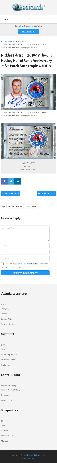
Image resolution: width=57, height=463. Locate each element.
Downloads (5, 395)
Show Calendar (7, 435)
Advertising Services (9, 354)
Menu (6, 19)
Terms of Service (8, 324)
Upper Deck (31, 206)
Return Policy (6, 400)
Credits (4, 313)
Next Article (45, 193)
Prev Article (11, 193)
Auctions (4, 430)
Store (3, 425)
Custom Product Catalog (10, 389)
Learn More (28, 31)
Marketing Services (8, 359)
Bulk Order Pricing (8, 385)
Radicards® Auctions (36, 455)
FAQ (3, 345)
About (3, 304)
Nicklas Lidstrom (15, 206)
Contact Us (5, 365)
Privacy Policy (7, 319)
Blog (3, 421)
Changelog (5, 308)
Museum (4, 441)
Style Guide (5, 349)
